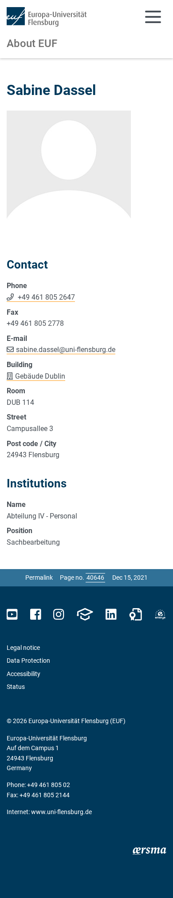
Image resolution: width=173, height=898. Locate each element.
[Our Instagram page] (58, 614)
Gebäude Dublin (40, 376)
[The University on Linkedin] (111, 614)
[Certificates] (136, 614)
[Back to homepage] (46, 17)
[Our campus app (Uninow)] (85, 614)
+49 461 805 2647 (45, 297)
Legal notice (23, 647)
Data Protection (28, 660)
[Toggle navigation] (153, 17)
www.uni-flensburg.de (61, 811)
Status (16, 686)
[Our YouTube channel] (12, 614)
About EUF (32, 43)
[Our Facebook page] (35, 614)
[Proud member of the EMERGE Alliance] (160, 614)
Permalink (39, 577)
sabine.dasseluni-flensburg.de (65, 349)
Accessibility (23, 673)
